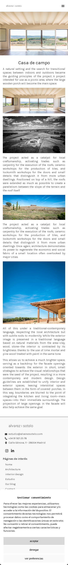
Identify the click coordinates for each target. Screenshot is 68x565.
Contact (10, 488)
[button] (63, 5)
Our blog (10, 484)
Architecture (12, 469)
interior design (14, 474)
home (8, 464)
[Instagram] (6, 450)
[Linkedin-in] (12, 450)
